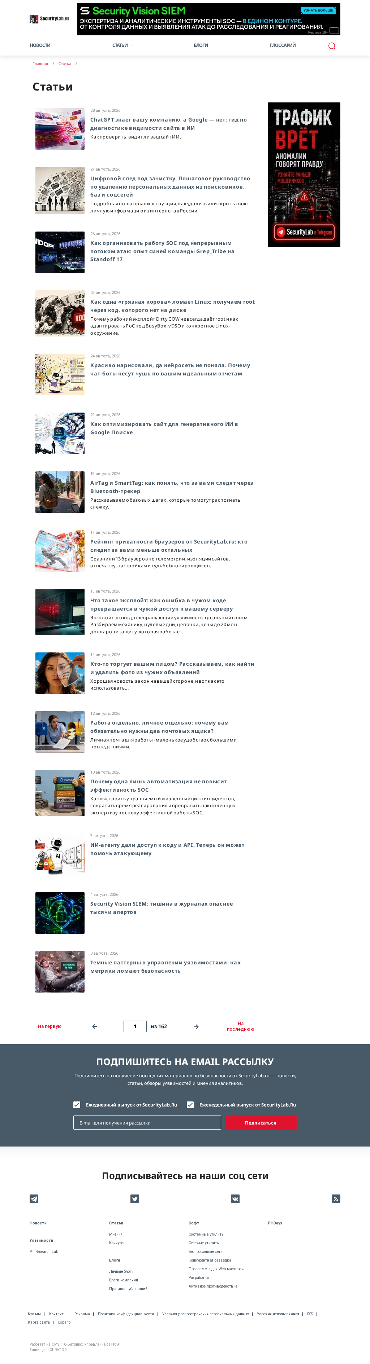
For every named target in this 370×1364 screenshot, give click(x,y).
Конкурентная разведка (210, 1260)
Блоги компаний (123, 1280)
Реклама (82, 1314)
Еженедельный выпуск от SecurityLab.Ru (247, 1104)
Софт (194, 1223)
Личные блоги (121, 1271)
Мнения (115, 1234)
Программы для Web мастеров (216, 1269)
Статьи (116, 1223)
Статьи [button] (120, 45)
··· (334, 31)
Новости (40, 45)
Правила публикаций (128, 1288)
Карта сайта (39, 1322)
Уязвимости (41, 1240)
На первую (50, 1026)
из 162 (159, 1026)
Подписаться (260, 1122)
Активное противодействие (213, 1286)
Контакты (57, 1314)
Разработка (199, 1277)
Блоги (201, 45)
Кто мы (34, 1314)
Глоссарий (283, 45)
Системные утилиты (206, 1234)
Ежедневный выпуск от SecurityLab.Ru (131, 1104)
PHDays (275, 1223)
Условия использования (278, 1314)
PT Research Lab (44, 1251)
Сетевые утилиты (204, 1243)
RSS (310, 1314)
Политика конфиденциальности (126, 1314)
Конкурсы (117, 1243)
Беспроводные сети (206, 1251)
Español (65, 1322)
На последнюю (240, 1026)
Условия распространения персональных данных (205, 1314)
